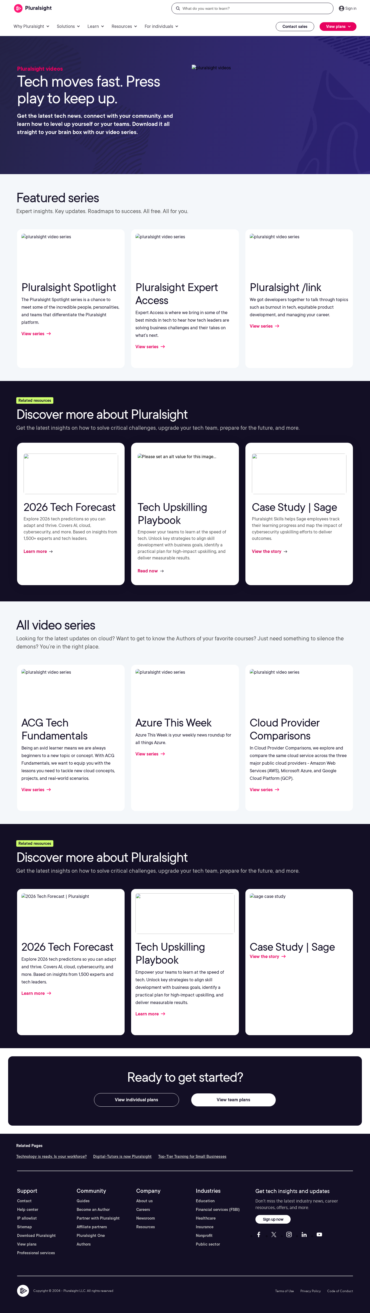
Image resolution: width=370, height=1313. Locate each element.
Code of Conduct (340, 1291)
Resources (145, 1227)
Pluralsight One (91, 1235)
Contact (24, 1201)
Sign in (350, 8)
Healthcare (206, 1218)
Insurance (204, 1227)
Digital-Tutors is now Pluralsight (122, 1156)
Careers (143, 1209)
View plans (27, 1244)
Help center (27, 1209)
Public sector (208, 1244)
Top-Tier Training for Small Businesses (192, 1156)
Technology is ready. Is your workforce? (51, 1156)
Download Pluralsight (36, 1235)
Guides (83, 1201)
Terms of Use (284, 1291)
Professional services (36, 1253)
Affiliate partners (92, 1227)
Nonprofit (204, 1235)
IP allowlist (27, 1218)
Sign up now (273, 1219)
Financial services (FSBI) (218, 1209)
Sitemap (24, 1227)
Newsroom (145, 1218)
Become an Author (93, 1209)
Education (205, 1201)
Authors (84, 1244)
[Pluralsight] (33, 8)
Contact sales (295, 26)
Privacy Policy (310, 1291)
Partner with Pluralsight (98, 1218)
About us (144, 1201)
